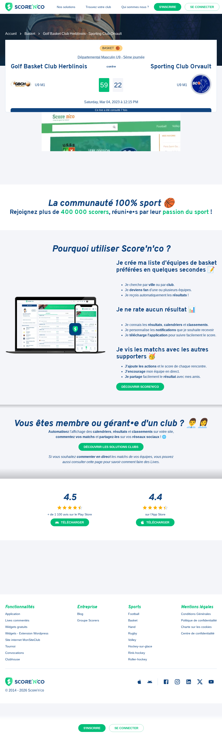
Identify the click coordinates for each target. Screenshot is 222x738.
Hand (131, 627)
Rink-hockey (136, 653)
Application (12, 614)
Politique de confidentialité (199, 620)
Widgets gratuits (16, 627)
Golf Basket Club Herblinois (49, 66)
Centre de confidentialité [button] (197, 633)
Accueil (11, 33)
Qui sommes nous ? (135, 7)
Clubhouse (12, 659)
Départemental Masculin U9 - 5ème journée (111, 57)
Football (133, 614)
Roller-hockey (137, 659)
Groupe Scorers (88, 620)
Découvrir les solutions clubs (111, 447)
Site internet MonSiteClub (22, 640)
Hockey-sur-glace (140, 646)
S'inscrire (167, 7)
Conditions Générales (196, 614)
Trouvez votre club (98, 7)
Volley (132, 640)
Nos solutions (66, 7)
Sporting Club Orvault (180, 66)
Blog (80, 614)
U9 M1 (40, 85)
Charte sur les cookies (196, 627)
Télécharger (72, 522)
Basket (29, 33)
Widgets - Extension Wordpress (26, 633)
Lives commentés (17, 620)
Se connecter (202, 7)
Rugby (132, 633)
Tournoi (10, 646)
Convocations (14, 653)
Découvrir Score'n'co (140, 386)
